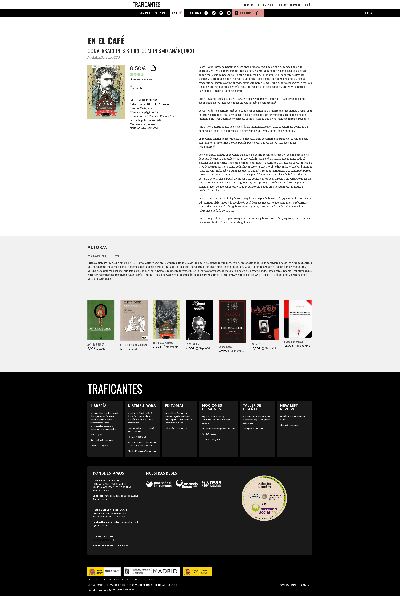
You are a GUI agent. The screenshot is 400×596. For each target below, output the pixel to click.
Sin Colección (162, 104)
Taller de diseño (252, 407)
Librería (99, 406)
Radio (175, 13)
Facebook (206, 13)
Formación (295, 5)
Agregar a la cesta (153, 68)
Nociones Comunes (212, 407)
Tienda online (144, 13)
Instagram (221, 13)
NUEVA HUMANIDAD (293, 341)
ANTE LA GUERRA (96, 344)
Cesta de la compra (258, 13)
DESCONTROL (150, 100)
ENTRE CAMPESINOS (163, 342)
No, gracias (304, 585)
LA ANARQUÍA (192, 344)
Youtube (228, 13)
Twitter (214, 13)
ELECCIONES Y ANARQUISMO (134, 345)
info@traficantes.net (103, 540)
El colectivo (194, 13)
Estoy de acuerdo (288, 585)
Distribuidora (278, 5)
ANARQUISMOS (149, 124)
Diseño (308, 5)
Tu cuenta (245, 13)
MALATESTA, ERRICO (104, 57)
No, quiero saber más (124, 589)
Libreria (248, 5)
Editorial (261, 5)
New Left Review (289, 407)
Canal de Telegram (99, 446)
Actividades (161, 13)
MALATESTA (257, 344)
